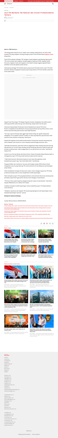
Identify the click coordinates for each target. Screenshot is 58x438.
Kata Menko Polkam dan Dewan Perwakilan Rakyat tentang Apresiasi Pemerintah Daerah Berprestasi (28, 218)
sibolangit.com (7, 377)
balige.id (6, 371)
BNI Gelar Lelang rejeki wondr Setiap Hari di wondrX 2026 (17, 216)
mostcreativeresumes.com (10, 418)
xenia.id (6, 357)
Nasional (6, 10)
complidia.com (7, 412)
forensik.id (6, 386)
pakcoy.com (7, 404)
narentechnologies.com (9, 391)
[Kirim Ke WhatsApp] (53, 223)
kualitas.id (6, 370)
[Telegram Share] (50, 223)
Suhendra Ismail (10, 17)
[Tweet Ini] (44, 223)
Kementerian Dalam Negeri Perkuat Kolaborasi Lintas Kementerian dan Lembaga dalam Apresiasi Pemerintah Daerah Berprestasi (27, 208)
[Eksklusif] (9, 3)
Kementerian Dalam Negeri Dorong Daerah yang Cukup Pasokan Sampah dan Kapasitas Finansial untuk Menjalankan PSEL (27, 211)
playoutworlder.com (8, 398)
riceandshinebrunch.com (9, 422)
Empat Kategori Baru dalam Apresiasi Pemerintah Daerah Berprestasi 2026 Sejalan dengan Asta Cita (28, 205)
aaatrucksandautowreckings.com (11, 389)
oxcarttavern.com (8, 420)
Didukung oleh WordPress (24, 434)
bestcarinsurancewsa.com (10, 409)
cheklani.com (7, 388)
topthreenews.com (8, 425)
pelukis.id (6, 367)
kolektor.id (6, 365)
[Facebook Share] (41, 223)
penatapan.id (7, 360)
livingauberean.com (8, 415)
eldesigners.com (8, 401)
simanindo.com (7, 380)
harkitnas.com (7, 375)
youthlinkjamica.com (9, 394)
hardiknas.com (7, 381)
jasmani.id (6, 402)
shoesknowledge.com (9, 423)
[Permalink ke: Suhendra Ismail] (5, 17)
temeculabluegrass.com (9, 399)
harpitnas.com (7, 383)
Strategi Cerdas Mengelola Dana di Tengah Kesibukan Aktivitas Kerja (37, 1)
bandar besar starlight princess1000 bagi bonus (15, 347)
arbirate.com (7, 396)
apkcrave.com (7, 407)
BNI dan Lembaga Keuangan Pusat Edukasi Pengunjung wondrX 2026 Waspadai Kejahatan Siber (27, 214)
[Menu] (5, 4)
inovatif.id (6, 405)
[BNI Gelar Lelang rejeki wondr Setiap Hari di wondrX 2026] (29, 249)
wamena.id (6, 359)
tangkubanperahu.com (9, 384)
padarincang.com (8, 363)
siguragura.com (7, 378)
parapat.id (6, 362)
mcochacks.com (8, 417)
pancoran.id (7, 368)
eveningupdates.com (9, 414)
